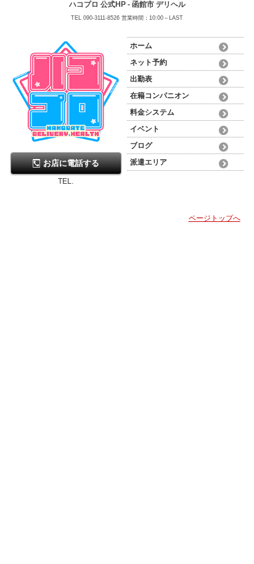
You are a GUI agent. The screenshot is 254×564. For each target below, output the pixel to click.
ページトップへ (214, 218)
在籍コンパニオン (159, 95)
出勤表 (141, 79)
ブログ (141, 145)
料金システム (152, 112)
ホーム (141, 45)
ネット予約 (148, 62)
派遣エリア (148, 162)
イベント (145, 129)
